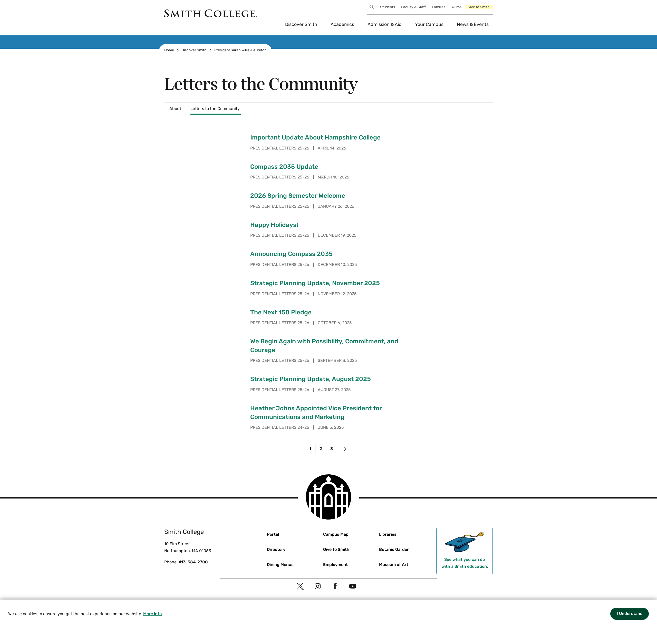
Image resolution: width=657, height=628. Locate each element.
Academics (342, 24)
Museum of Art (393, 564)
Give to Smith (479, 7)
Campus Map (336, 534)
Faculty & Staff (413, 7)
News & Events (473, 24)
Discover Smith (301, 24)
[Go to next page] (345, 449)
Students (387, 7)
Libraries (388, 534)
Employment (335, 564)
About (175, 108)
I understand (630, 613)
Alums (456, 7)
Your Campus (429, 24)
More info (152, 613)
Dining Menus (280, 564)
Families (438, 7)
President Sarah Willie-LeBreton (240, 50)
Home (169, 50)
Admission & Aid (385, 24)
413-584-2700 (193, 562)
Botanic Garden (394, 549)
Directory (276, 549)
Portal (273, 534)
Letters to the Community (215, 108)
